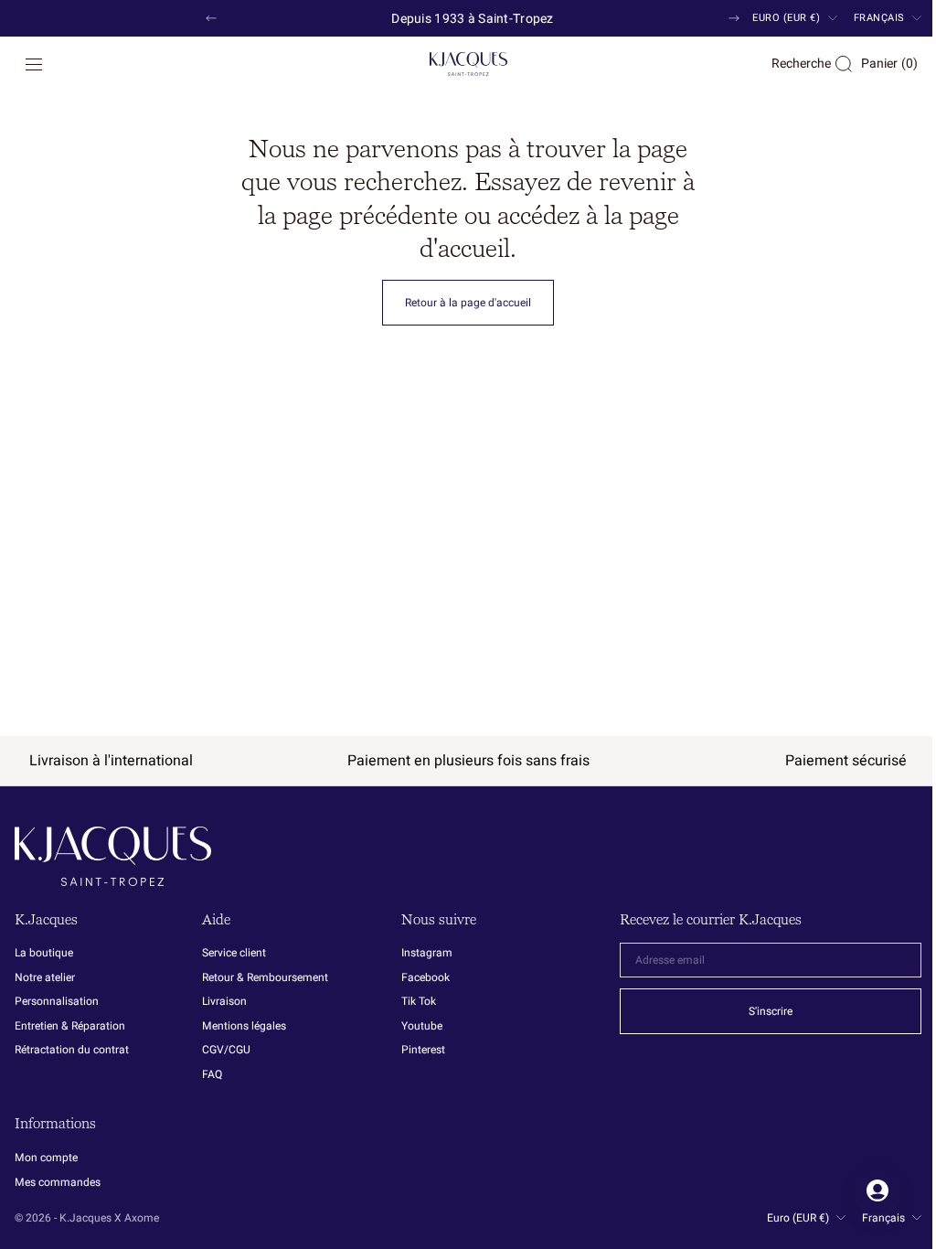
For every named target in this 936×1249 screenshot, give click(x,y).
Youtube (421, 1026)
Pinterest (423, 1049)
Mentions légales (244, 1026)
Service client (234, 953)
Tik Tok (418, 1001)
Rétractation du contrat (72, 1049)
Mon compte (46, 1158)
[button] (34, 64)
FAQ (212, 1074)
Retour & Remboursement (265, 977)
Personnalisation (57, 1001)
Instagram (426, 953)
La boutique (44, 953)
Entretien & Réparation (70, 1026)
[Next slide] (734, 18)
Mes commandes (58, 1182)
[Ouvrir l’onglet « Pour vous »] (864, 1190)
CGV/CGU (226, 1049)
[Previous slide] (211, 18)
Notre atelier (45, 977)
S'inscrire (757, 1011)
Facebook (425, 977)
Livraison (224, 1001)
